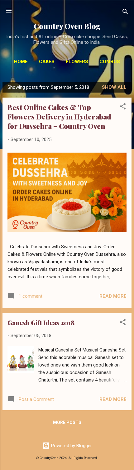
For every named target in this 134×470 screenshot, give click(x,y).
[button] (123, 107)
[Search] (125, 12)
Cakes (47, 61)
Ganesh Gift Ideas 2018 (40, 322)
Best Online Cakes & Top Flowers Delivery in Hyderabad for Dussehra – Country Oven (59, 117)
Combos (109, 61)
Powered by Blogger (71, 445)
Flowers (77, 61)
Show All (114, 87)
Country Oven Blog (67, 26)
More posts (67, 422)
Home (21, 61)
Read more (113, 296)
